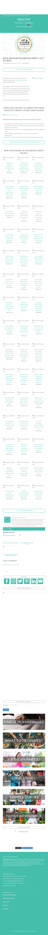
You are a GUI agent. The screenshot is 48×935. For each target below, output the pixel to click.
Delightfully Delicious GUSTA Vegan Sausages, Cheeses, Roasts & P (24, 215)
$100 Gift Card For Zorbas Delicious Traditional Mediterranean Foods (24, 378)
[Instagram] (5, 529)
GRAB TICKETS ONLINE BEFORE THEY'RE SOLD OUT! (25, 142)
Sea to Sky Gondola (25, 133)
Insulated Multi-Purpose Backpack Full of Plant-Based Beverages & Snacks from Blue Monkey (9, 353)
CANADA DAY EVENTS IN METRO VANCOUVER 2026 (13, 883)
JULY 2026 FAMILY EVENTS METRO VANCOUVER (13, 880)
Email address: (6, 705)
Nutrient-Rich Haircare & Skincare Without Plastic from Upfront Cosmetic (38, 283)
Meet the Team (6, 901)
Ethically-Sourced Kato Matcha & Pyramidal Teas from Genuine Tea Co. (24, 329)
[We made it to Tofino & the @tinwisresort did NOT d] (17, 840)
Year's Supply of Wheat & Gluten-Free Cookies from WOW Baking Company (24, 283)
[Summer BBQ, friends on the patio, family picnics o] (17, 836)
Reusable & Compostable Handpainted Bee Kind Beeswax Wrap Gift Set (9, 471)
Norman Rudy (19, 129)
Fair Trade (38, 425)
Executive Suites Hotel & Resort (30, 123)
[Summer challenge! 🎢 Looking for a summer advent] (30, 844)
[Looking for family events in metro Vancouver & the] (24, 840)
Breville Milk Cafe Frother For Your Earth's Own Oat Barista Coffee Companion (24, 260)
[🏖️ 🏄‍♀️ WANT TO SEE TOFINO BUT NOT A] (30, 836)
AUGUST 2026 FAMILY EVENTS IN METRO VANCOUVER (14, 876)
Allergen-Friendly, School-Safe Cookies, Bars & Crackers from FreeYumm (38, 378)
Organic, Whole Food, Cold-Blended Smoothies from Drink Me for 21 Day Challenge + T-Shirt (24, 166)
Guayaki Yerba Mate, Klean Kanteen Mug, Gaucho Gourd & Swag (24, 448)
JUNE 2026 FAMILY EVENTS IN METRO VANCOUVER (13, 878)
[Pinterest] (9, 529)
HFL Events (8, 63)
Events (5, 63)
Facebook (14, 525)
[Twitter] (7, 529)
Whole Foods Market (20, 80)
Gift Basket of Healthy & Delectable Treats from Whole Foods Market (9, 166)
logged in (10, 564)
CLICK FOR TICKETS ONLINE (25, 69)
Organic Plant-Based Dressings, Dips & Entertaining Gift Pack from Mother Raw (38, 166)
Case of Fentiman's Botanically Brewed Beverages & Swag (9, 213)
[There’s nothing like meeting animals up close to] (24, 844)
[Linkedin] (11, 529)
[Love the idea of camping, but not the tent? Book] (30, 840)
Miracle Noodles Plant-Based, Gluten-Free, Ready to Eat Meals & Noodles (9, 378)
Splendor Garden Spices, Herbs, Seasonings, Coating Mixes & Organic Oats (38, 401)
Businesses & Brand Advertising (9, 894)
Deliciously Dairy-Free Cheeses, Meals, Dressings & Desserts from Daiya (9, 306)
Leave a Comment (25, 63)
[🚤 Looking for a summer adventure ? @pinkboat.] (17, 844)
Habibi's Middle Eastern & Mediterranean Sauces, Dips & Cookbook (38, 215)
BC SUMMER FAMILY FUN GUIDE (9, 885)
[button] (24, 31)
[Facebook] (4, 529)
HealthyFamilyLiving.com (8, 859)
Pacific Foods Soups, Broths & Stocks (38, 330)
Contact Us (5, 905)
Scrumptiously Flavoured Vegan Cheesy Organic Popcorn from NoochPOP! (39, 306)
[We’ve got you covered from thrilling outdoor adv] (24, 836)
